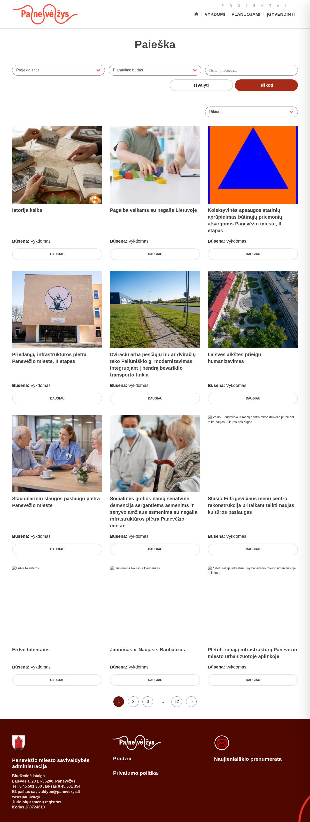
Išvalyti (201, 85)
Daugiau (57, 254)
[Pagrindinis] (196, 14)
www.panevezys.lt (28, 797)
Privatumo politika (135, 773)
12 (177, 701)
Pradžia (122, 758)
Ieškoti (266, 85)
